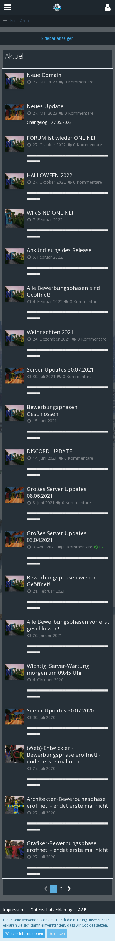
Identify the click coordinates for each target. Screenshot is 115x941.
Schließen (57, 933)
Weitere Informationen (24, 933)
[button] (8, 7)
